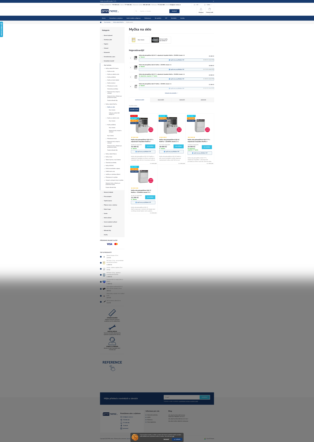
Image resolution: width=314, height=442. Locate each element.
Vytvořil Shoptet (210, 438)
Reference (149, 419)
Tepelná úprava (108, 201)
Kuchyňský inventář (109, 61)
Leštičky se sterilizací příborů (113, 174)
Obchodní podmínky (152, 415)
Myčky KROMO (110, 165)
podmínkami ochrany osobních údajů (188, 401)
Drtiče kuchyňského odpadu (113, 168)
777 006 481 (126, 422)
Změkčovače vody (110, 171)
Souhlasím (178, 439)
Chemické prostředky (112, 89)
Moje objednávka (151, 422)
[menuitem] (104, 18)
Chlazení (106, 48)
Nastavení (166, 439)
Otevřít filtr (134, 109)
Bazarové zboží (108, 226)
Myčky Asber (109, 157)
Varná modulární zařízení (110, 222)
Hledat (174, 11)
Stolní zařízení (107, 218)
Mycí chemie (112, 110)
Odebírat (205, 397)
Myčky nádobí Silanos (111, 154)
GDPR (148, 417)
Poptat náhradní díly (112, 100)
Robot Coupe (107, 209)
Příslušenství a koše (112, 86)
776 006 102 (126, 420)
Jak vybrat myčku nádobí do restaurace (178, 421)
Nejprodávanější (139, 100)
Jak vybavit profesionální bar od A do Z (178, 419)
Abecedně (203, 100)
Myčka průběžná (111, 77)
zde (173, 436)
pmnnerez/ (125, 428)
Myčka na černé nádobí (113, 80)
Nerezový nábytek (108, 192)
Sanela (105, 213)
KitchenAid (107, 52)
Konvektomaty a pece (109, 56)
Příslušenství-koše (112, 138)
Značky (106, 235)
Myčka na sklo (110, 71)
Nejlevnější (161, 100)
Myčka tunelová (111, 83)
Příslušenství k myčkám (112, 177)
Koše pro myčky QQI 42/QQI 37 (114, 113)
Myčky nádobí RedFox (111, 104)
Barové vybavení (108, 35)
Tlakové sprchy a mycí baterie (113, 159)
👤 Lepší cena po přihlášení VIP (176, 60)
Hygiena (106, 44)
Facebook (125, 425)
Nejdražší (182, 100)
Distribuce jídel (108, 39)
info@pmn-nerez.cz (128, 417)
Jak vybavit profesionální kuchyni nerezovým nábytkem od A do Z (176, 415)
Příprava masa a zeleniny (110, 205)
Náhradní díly (107, 230)
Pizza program (107, 196)
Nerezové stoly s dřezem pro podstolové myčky (114, 96)
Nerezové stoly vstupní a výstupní (113, 92)
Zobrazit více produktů (171, 93)
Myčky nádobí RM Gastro (112, 68)
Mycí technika (107, 65)
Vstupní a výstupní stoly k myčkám (114, 180)
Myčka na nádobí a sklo (113, 74)
